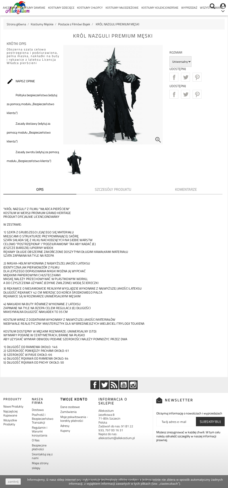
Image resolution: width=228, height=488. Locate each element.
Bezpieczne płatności (39, 447)
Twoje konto (74, 399)
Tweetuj (185, 77)
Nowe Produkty (13, 406)
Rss (114, 384)
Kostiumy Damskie (32, 7)
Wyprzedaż (189, 7)
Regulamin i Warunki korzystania (39, 431)
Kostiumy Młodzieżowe (122, 7)
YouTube (123, 384)
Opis (40, 189)
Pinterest (197, 77)
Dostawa (38, 409)
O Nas (36, 440)
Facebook (94, 384)
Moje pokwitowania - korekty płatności (74, 418)
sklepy (36, 468)
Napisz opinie (21, 81)
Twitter (104, 384)
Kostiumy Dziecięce (61, 7)
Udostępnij (174, 77)
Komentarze (186, 189)
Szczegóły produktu (113, 189)
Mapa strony (40, 463)
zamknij (13, 481)
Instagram (133, 384)
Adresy (64, 425)
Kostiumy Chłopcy (90, 7)
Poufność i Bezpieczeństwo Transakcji (42, 418)
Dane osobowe (70, 406)
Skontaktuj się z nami (42, 456)
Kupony (65, 430)
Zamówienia (68, 411)
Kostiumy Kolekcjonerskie (159, 7)
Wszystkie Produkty (10, 422)
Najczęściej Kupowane (10, 413)
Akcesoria (10, 7)
